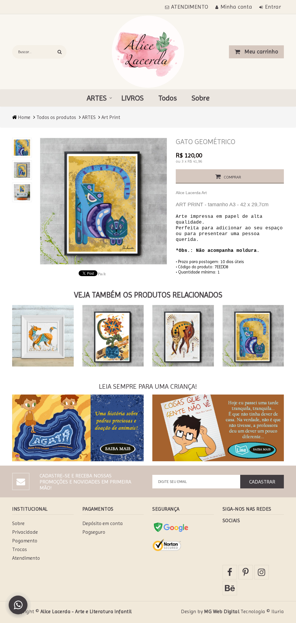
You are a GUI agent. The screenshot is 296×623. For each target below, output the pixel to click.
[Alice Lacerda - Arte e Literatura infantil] (148, 51)
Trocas (19, 549)
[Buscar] (59, 51)
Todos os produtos (56, 117)
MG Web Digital (221, 611)
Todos (167, 98)
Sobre (201, 98)
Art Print (110, 117)
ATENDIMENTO (189, 7)
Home (24, 117)
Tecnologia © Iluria (262, 611)
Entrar (273, 7)
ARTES (97, 98)
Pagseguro (93, 532)
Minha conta (236, 7)
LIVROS (132, 98)
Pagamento (24, 541)
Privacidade (25, 532)
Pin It (102, 274)
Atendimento (26, 558)
